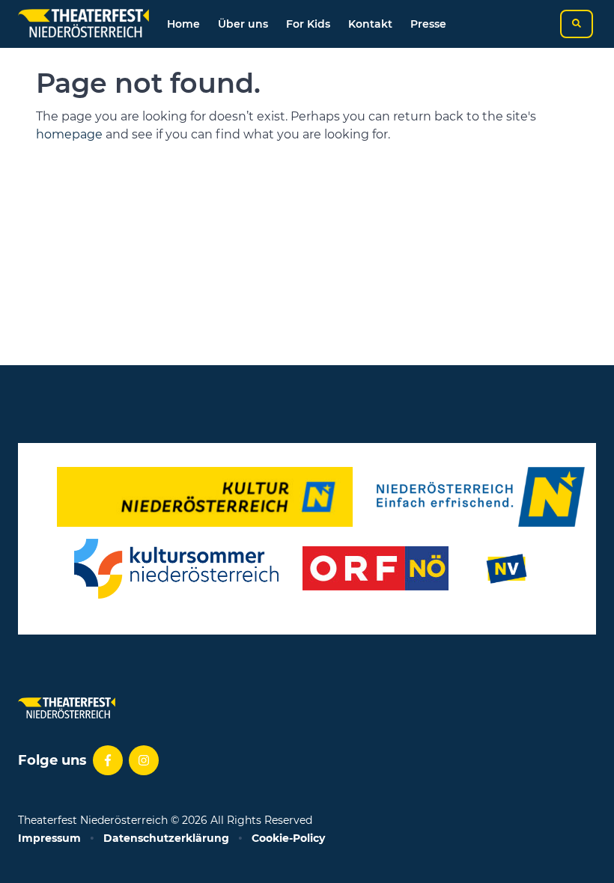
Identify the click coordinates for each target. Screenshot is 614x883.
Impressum (49, 838)
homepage (69, 134)
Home (183, 24)
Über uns (243, 24)
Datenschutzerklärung (166, 838)
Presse (428, 24)
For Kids (308, 24)
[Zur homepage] (83, 24)
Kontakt (370, 24)
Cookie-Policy (288, 838)
